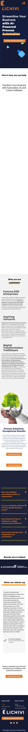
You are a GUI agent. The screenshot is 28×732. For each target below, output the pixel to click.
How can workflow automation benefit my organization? (10, 494)
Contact (4, 708)
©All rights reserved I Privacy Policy (14, 730)
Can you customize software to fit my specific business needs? (12, 508)
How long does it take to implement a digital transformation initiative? (11, 521)
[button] (23, 3)
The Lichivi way (6, 706)
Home (3, 704)
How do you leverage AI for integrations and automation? (12, 534)
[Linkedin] (17, 723)
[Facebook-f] (11, 723)
